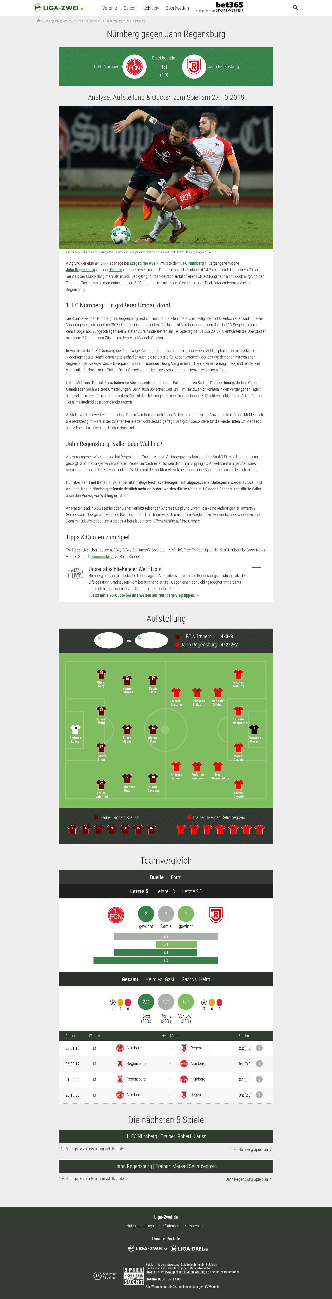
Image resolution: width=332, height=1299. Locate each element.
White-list (214, 1287)
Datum (70, 1036)
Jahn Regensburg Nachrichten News (63, 21)
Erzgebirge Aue (142, 263)
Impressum (196, 1226)
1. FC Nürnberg (191, 263)
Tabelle (115, 269)
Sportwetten (177, 8)
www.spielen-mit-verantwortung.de (186, 1272)
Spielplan (251, 1149)
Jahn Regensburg (80, 269)
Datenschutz (174, 1226)
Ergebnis (245, 1036)
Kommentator (102, 556)
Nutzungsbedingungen (144, 1226)
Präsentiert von (205, 10)
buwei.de (151, 1272)
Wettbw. (95, 1036)
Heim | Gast (170, 1036)
